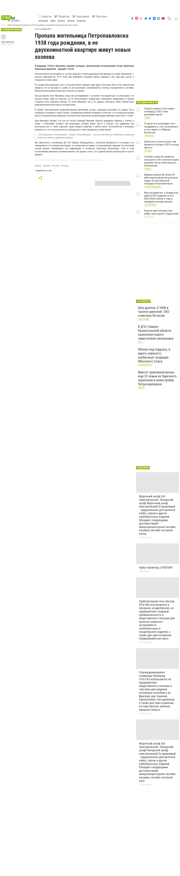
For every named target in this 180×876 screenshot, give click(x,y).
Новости (46, 16)
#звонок (38, 166)
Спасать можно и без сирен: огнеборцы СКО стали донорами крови (159, 111)
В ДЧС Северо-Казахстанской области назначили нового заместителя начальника (155, 333)
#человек (56, 166)
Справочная (81, 21)
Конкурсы (61, 21)
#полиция (65, 166)
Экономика (82, 16)
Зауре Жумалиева (7, 42)
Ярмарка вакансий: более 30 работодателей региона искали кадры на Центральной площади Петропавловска (161, 179)
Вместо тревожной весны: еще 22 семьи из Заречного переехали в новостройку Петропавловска (157, 378)
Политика (101, 16)
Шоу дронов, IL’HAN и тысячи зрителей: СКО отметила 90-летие (153, 312)
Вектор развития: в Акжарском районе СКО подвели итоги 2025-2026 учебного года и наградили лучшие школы (161, 197)
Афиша (52, 21)
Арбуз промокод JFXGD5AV (156, 567)
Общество (64, 16)
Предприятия (43, 21)
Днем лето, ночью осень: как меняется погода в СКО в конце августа (161, 144)
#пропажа (47, 166)
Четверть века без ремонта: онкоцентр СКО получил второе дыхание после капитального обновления (161, 161)
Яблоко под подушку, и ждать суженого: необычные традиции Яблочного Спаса (154, 355)
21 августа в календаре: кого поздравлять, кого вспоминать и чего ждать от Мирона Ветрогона (161, 128)
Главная (3, 25)
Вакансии (70, 21)
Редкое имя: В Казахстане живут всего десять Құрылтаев (161, 212)
